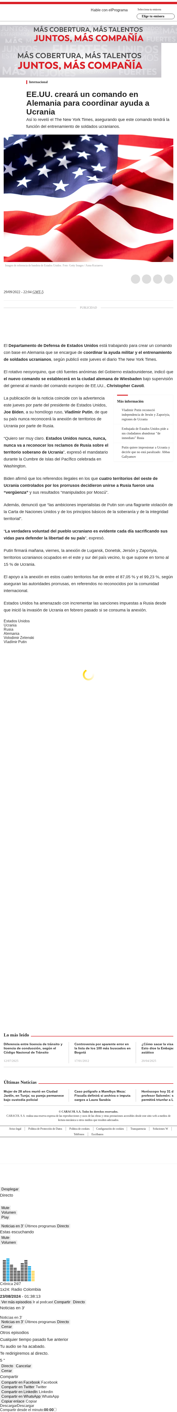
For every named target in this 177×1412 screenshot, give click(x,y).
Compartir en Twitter (17, 1387)
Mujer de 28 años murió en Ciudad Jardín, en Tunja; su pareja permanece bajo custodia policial (34, 1096)
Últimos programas (40, 1226)
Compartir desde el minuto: (26, 1410)
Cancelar (23, 1366)
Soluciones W (160, 1128)
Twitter (146, 279)
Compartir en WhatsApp (21, 1396)
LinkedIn (157, 279)
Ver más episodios (16, 1302)
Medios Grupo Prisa (88, 1158)
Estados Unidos (17, 621)
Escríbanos (97, 1134)
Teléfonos (79, 1134)
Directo (63, 1226)
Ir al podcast (43, 1302)
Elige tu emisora (153, 16)
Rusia (8, 629)
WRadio (29, 13)
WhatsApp (168, 279)
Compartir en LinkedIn (19, 1392)
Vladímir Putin (15, 642)
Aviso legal (15, 1128)
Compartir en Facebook (20, 1382)
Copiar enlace (12, 1401)
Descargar (8, 1406)
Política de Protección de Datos (45, 1128)
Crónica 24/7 (10, 1284)
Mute (5, 1208)
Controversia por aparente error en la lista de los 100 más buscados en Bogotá (102, 1048)
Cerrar (6, 1327)
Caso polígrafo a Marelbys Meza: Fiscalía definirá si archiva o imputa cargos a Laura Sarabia (102, 1096)
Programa (120, 10)
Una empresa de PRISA (88, 1147)
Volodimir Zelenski (19, 638)
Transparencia (138, 1128)
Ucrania (10, 625)
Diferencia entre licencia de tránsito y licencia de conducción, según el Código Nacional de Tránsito (33, 1048)
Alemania (11, 633)
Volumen (8, 1212)
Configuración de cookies (110, 1128)
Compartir (62, 1302)
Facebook (135, 279)
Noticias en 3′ (12, 1226)
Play (5, 1217)
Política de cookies (79, 1128)
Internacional (38, 82)
